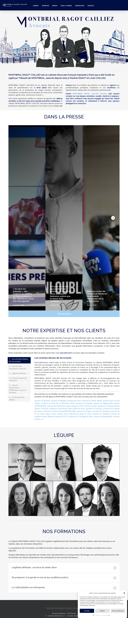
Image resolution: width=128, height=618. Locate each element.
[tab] (19, 360)
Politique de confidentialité (102, 615)
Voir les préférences (118, 611)
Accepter (87, 611)
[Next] (113, 218)
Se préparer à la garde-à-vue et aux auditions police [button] (40, 577)
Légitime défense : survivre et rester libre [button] (34, 567)
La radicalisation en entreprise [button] (28, 587)
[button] (124, 593)
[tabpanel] (75, 390)
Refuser (102, 611)
